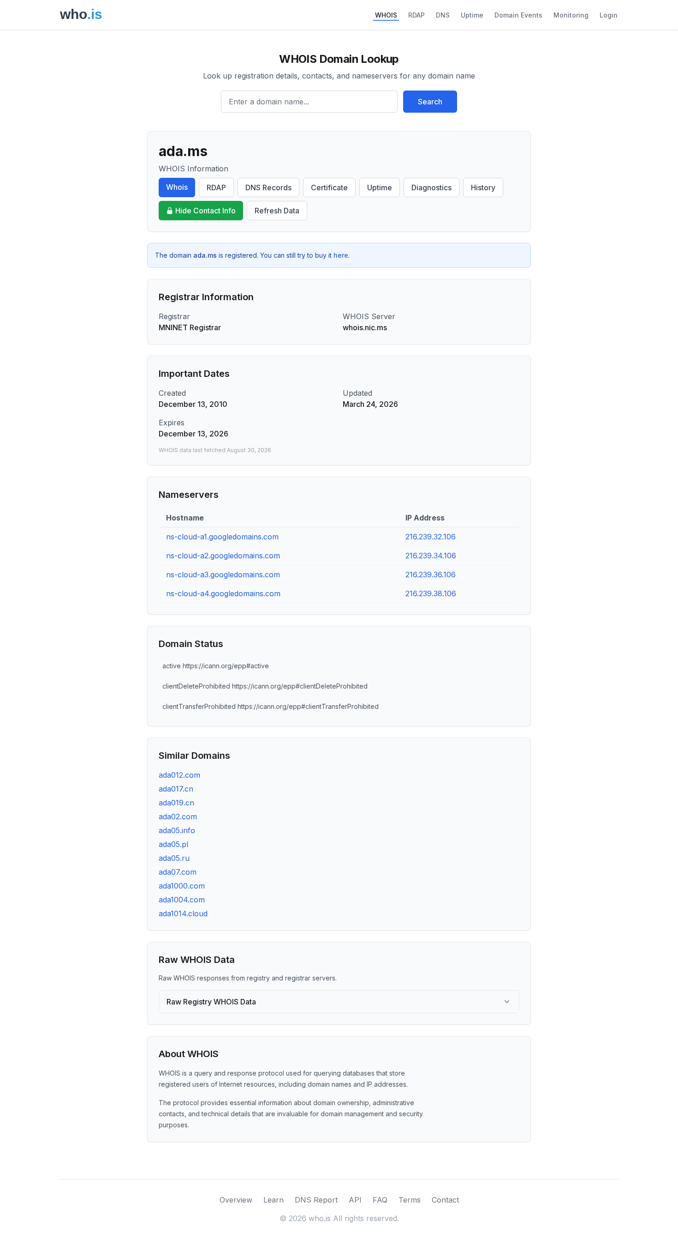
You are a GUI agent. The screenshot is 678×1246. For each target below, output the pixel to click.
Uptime (472, 15)
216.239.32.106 (430, 536)
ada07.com (177, 872)
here (340, 255)
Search (430, 101)
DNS (443, 15)
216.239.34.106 (430, 555)
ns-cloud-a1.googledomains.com (222, 536)
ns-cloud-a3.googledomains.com (223, 574)
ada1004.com (182, 899)
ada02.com (178, 816)
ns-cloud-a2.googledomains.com (223, 555)
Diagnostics (431, 187)
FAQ (380, 1199)
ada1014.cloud (183, 913)
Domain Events (518, 15)
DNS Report (316, 1199)
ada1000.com (182, 885)
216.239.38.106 (430, 593)
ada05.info (177, 830)
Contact (445, 1199)
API (355, 1199)
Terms (409, 1199)
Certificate (329, 187)
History (483, 187)
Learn (273, 1199)
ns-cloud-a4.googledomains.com (223, 593)
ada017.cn (176, 788)
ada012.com (179, 775)
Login (609, 15)
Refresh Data (277, 210)
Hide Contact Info (205, 210)
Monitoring (571, 15)
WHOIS (386, 15)
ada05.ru (174, 858)
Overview (236, 1199)
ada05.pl (173, 844)
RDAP (416, 15)
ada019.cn (176, 802)
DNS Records (268, 187)
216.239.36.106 (430, 574)
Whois (177, 187)
